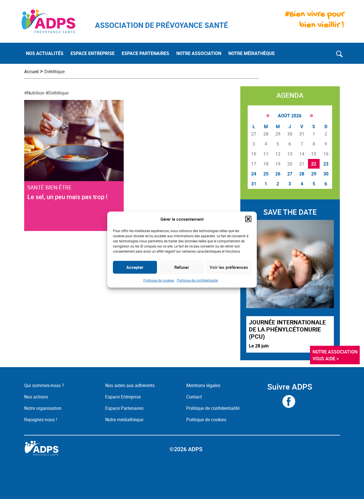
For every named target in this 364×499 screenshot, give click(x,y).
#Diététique (57, 93)
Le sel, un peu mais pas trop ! (67, 196)
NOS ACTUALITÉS (44, 53)
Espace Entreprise (123, 397)
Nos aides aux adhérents (130, 385)
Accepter (134, 267)
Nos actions (36, 397)
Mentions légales (203, 385)
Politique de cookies (158, 280)
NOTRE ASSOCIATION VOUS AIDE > (336, 355)
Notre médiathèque (124, 419)
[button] (248, 219)
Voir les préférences (229, 267)
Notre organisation (42, 408)
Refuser (181, 267)
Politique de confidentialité (197, 280)
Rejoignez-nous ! (40, 419)
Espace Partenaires (124, 408)
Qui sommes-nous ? (44, 385)
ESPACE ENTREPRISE (93, 53)
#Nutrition (34, 93)
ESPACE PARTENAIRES (145, 53)
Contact (194, 397)
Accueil (31, 71)
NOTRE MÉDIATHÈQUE (251, 53)
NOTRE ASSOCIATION (198, 53)
